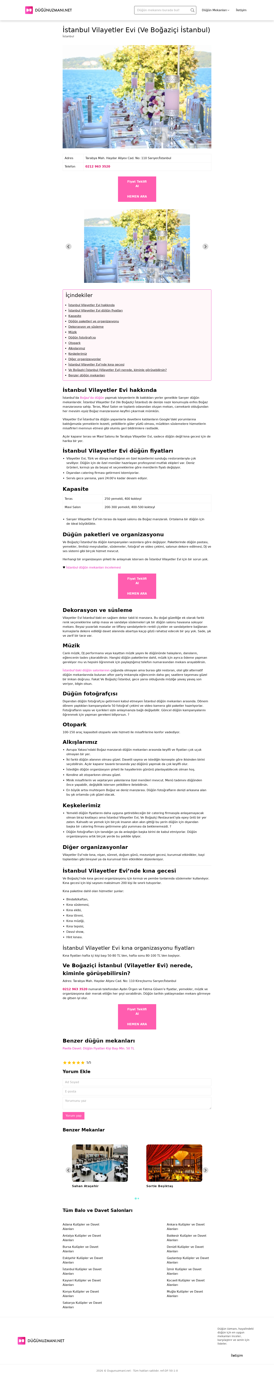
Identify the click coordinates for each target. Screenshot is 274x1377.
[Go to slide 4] (138, 280)
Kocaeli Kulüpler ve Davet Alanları (186, 1283)
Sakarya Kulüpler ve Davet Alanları (82, 1305)
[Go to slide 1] (130, 280)
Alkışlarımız (76, 348)
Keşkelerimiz (77, 354)
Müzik (72, 332)
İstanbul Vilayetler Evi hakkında (91, 305)
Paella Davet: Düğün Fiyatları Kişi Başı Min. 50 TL (98, 1048)
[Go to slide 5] (141, 280)
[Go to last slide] (69, 246)
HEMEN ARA (137, 196)
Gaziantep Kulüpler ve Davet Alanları (188, 1260)
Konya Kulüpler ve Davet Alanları (81, 1294)
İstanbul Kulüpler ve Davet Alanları (82, 1271)
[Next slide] (205, 246)
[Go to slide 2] (133, 280)
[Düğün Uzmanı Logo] (41, 1341)
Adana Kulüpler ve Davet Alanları (81, 1227)
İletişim (241, 10)
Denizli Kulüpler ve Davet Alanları (185, 1249)
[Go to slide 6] (143, 280)
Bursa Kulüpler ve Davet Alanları (80, 1249)
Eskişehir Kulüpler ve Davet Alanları (83, 1260)
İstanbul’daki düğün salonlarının (86, 670)
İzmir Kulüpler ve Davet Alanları (184, 1271)
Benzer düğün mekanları (86, 375)
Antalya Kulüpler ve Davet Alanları (82, 1238)
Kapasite (74, 316)
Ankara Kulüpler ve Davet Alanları (186, 1227)
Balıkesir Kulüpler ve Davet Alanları (186, 1238)
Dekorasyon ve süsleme (86, 327)
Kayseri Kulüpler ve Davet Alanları (82, 1283)
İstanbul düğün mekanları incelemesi (93, 567)
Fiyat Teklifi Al (137, 184)
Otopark (74, 343)
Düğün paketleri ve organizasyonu (93, 321)
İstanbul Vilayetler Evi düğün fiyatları (95, 310)
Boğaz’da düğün (92, 397)
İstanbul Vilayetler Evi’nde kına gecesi (96, 364)
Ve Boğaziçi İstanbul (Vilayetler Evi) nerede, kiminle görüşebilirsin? (117, 370)
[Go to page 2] (138, 1198)
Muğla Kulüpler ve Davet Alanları (185, 1294)
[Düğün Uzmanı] (48, 10)
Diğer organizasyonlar (84, 359)
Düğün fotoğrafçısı (82, 337)
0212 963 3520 (97, 166)
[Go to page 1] (136, 1199)
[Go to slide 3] (135, 280)
